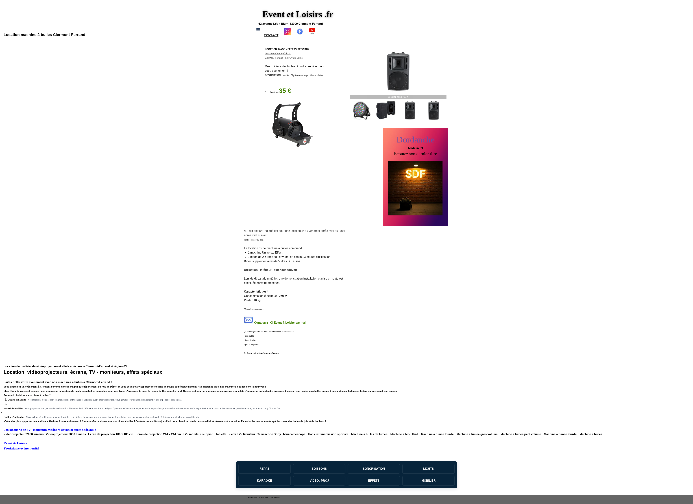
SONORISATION (374, 468)
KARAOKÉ (264, 480)
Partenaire (252, 497)
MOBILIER (429, 480)
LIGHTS (428, 468)
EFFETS (374, 480)
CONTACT (271, 35)
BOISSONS (319, 468)
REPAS (265, 468)
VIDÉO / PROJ (319, 480)
